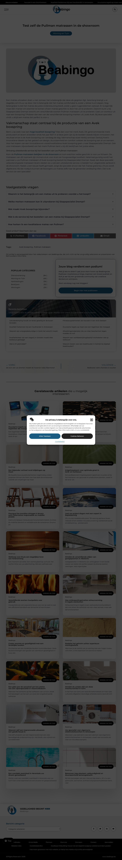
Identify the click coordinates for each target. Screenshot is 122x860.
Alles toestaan (45, 436)
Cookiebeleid (59, 441)
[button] (91, 420)
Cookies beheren (77, 436)
